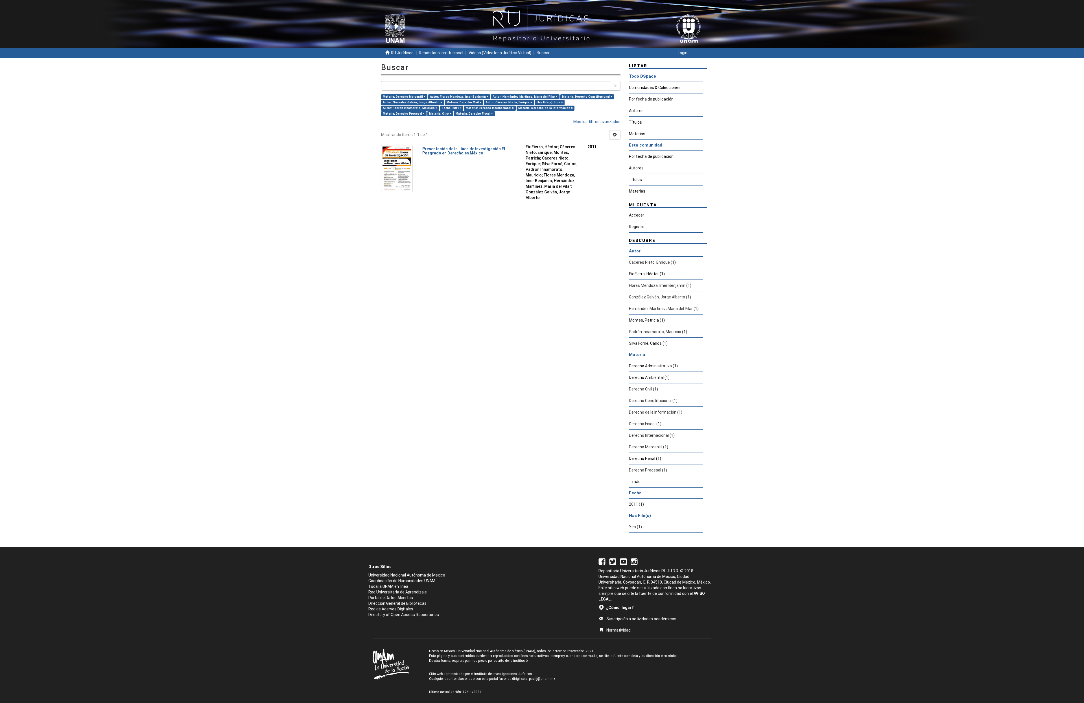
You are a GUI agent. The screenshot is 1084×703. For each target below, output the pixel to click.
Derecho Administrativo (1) (653, 366)
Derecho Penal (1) (645, 458)
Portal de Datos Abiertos (390, 597)
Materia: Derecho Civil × (464, 102)
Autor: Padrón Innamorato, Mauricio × (410, 108)
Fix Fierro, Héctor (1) (647, 274)
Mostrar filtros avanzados (596, 121)
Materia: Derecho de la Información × (545, 108)
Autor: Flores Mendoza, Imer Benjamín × (459, 97)
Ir (616, 86)
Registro (636, 226)
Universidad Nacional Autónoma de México (406, 575)
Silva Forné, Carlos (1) (648, 343)
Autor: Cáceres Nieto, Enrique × (509, 102)
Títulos (635, 122)
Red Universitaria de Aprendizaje (397, 592)
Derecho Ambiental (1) (649, 377)
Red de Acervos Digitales (390, 609)
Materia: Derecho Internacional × (490, 108)
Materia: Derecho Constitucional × (587, 97)
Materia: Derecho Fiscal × (474, 113)
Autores (636, 110)
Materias (637, 134)
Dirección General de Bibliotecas (397, 603)
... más (635, 481)
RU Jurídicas (402, 53)
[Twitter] (612, 561)
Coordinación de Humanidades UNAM (401, 580)
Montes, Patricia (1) (647, 320)
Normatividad (618, 630)
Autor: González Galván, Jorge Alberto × (412, 102)
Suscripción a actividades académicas (641, 619)
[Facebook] (602, 561)
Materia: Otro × (440, 113)
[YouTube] (623, 561)
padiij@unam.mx (542, 679)
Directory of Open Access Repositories (403, 614)
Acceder (636, 215)
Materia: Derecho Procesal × (404, 113)
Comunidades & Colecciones (655, 87)
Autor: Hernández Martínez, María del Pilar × (525, 97)
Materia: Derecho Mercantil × (404, 97)
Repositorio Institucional (441, 53)
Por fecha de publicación (651, 99)
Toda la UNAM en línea (388, 586)
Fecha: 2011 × (452, 108)
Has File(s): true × (550, 102)
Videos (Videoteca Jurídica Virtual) (500, 53)
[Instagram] (634, 561)
